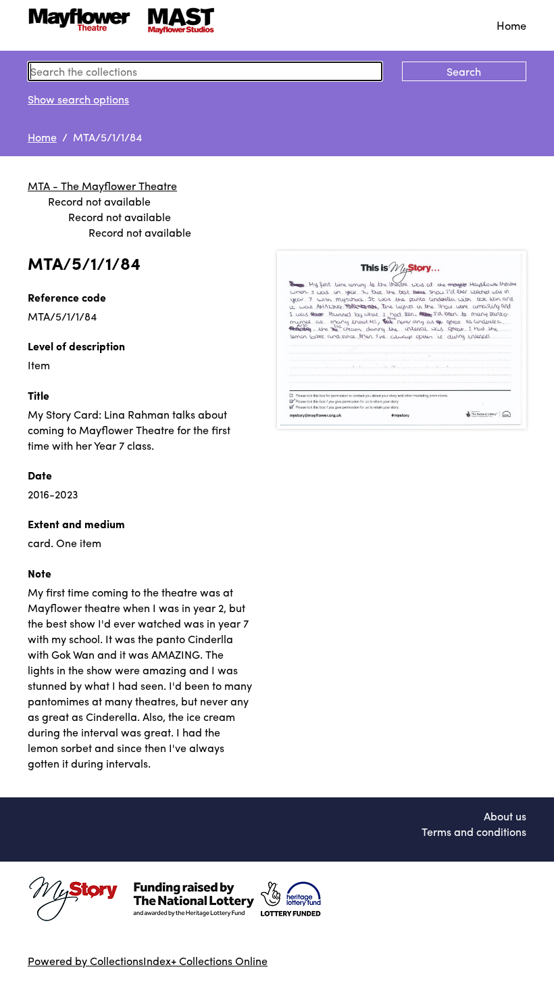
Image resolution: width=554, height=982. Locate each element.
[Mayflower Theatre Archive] (126, 25)
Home (511, 25)
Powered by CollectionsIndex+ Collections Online (148, 960)
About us (505, 816)
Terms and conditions (474, 831)
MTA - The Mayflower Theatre (102, 185)
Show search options (78, 99)
